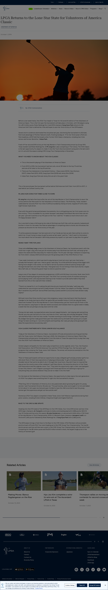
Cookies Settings (69, 585)
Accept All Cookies (95, 585)
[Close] (105, 585)
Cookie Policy (39, 588)
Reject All (82, 585)
